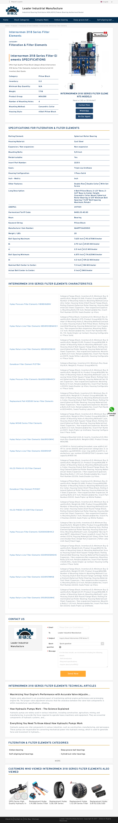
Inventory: (13, 81)
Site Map (27, 819)
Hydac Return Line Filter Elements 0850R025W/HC (32, 349)
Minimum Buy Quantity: (19, 86)
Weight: (12, 91)
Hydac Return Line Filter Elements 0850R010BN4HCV (34, 326)
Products (14, 26)
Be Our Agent (84, 116)
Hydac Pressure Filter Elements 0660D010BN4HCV (32, 379)
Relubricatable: (15, 157)
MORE (57, 761)
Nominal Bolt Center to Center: (22, 265)
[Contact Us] (112, 411)
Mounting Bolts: (15, 152)
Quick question (50, 645)
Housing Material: (16, 141)
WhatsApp (84, 111)
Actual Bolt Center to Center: (21, 270)
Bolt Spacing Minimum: (19, 255)
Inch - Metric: (14, 178)
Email (50, 628)
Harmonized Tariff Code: (19, 212)
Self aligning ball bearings (107, 20)
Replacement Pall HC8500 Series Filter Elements (31, 401)
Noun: (11, 218)
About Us (9, 819)
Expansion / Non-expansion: (21, 147)
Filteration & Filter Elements (29, 26)
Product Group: (16, 96)
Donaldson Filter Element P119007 (25, 489)
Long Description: (16, 191)
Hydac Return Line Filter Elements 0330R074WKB (32, 577)
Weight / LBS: (14, 233)
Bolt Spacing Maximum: (19, 239)
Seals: (11, 168)
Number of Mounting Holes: (21, 102)
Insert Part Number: (17, 163)
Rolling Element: (16, 136)
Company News (42, 20)
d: (9, 249)
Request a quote (16, 2)
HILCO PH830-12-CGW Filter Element (26, 510)
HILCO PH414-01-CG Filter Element (25, 468)
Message (51, 651)
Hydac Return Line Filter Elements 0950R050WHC (32, 598)
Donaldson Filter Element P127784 (25, 364)
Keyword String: (15, 223)
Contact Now (84, 105)
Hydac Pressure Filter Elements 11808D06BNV (30, 304)
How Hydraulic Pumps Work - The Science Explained (39, 709)
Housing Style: (15, 112)
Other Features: (15, 184)
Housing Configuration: (18, 173)
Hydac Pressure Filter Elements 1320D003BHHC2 (32, 532)
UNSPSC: (12, 207)
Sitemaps (35, 819)
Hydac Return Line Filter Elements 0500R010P (30, 451)
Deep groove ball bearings (84, 20)
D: (9, 260)
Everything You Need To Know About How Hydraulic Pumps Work (46, 723)
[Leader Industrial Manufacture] (12, 10)
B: (9, 244)
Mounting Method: (17, 107)
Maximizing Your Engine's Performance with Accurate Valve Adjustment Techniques (50, 694)
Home (5, 20)
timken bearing (61, 20)
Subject (51, 638)
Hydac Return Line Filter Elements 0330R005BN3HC (33, 555)
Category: (13, 76)
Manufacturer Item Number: (21, 228)
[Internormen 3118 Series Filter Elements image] (84, 55)
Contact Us (18, 819)
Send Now (73, 673)
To (49, 633)
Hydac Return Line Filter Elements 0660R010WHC (32, 439)
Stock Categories (21, 20)
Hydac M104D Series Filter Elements (26, 423)
